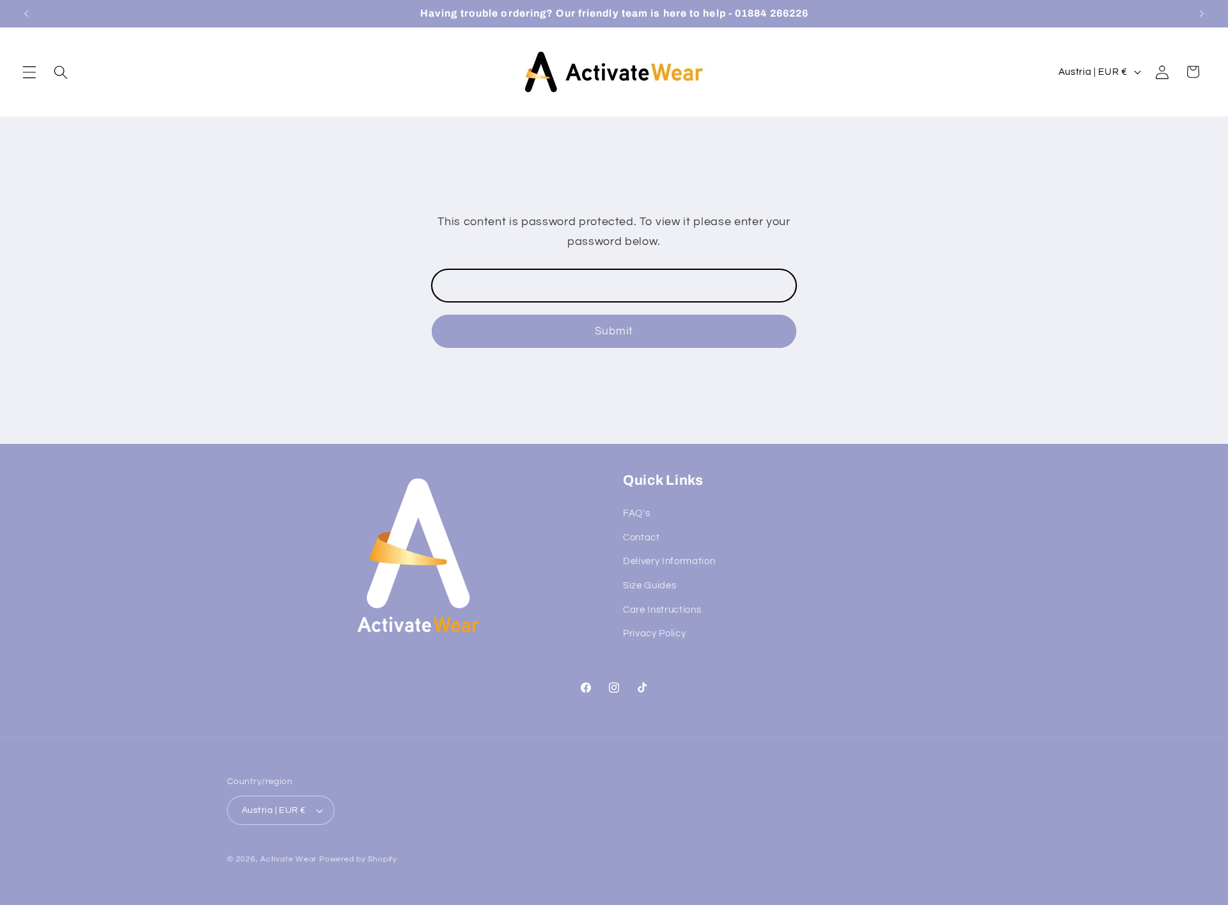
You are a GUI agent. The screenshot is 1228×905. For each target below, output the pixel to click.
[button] (29, 71)
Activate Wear (288, 859)
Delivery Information (669, 561)
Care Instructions (662, 609)
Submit (614, 331)
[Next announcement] (1202, 13)
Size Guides (649, 586)
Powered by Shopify (358, 859)
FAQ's (636, 513)
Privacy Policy (654, 634)
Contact (641, 537)
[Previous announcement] (26, 13)
